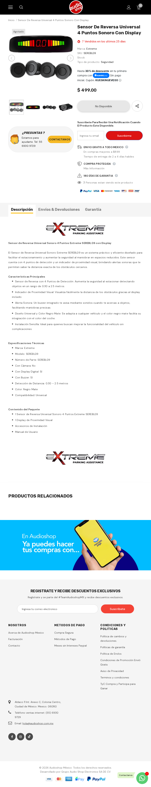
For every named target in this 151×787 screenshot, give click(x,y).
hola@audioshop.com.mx (37, 723)
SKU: (80, 53)
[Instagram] (20, 736)
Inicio (11, 20)
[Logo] (76, 7)
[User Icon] (129, 7)
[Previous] (11, 58)
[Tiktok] (29, 736)
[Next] (70, 58)
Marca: (81, 48)
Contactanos (59, 139)
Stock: (81, 57)
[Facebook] (12, 736)
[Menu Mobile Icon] (10, 7)
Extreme (91, 48)
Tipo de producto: (88, 62)
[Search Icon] (24, 7)
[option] (41, 58)
